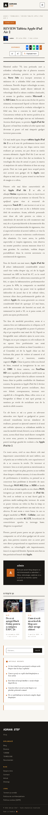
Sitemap (6, 782)
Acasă (5, 16)
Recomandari (8, 760)
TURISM (6, 753)
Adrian (11, 729)
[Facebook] (27, 47)
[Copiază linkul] (41, 47)
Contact (6, 775)
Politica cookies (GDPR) (12, 800)
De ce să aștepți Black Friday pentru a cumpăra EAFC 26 (13, 624)
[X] (30, 47)
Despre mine (8, 771)
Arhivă (5, 778)
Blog (5, 745)
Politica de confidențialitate (14, 796)
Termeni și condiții (10, 793)
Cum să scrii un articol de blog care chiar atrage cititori (34, 624)
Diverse (6, 749)
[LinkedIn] (37, 47)
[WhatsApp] (34, 47)
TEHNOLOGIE (14, 16)
